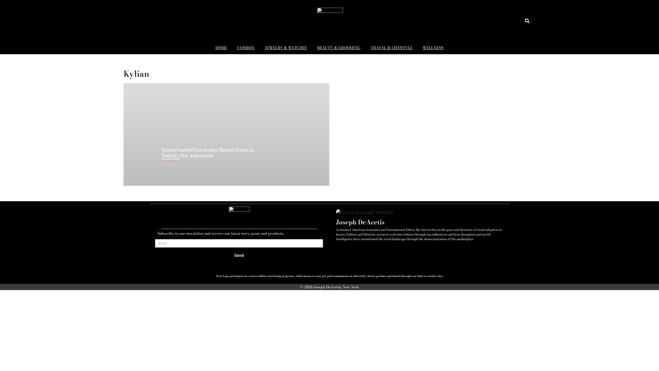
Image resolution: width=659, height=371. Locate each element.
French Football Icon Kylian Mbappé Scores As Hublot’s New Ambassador (208, 152)
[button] (527, 20)
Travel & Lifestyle (391, 48)
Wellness (433, 48)
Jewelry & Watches (286, 48)
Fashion (246, 48)
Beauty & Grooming (338, 48)
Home (221, 48)
